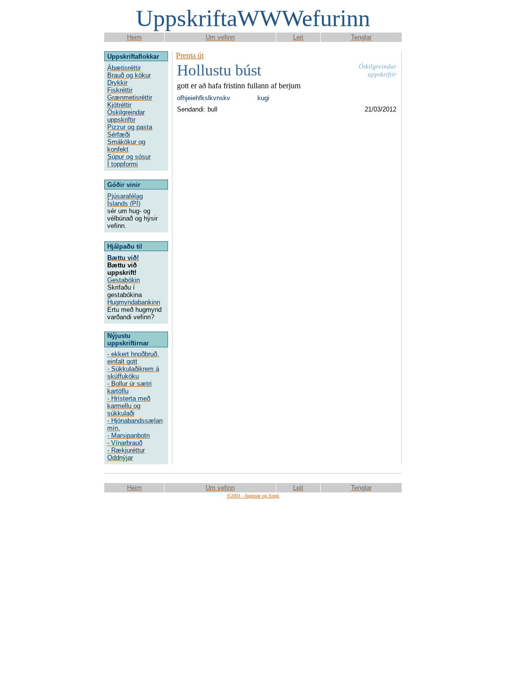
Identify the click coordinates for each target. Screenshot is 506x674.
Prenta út (190, 55)
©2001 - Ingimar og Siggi (253, 495)
